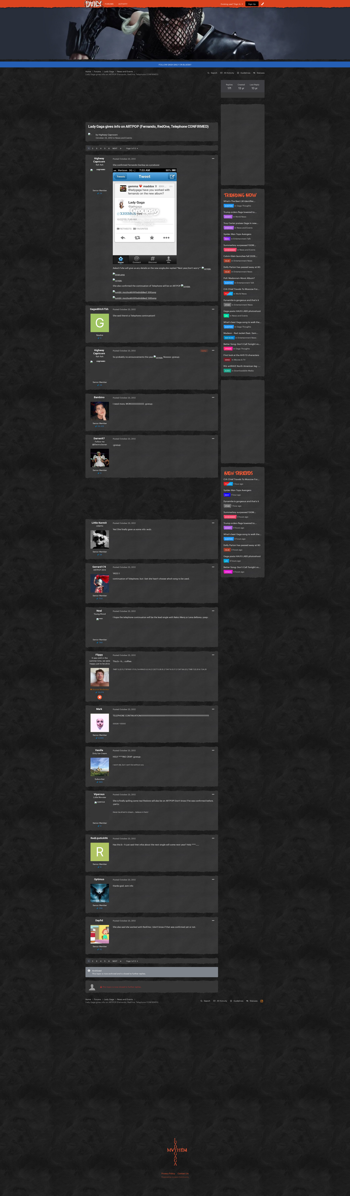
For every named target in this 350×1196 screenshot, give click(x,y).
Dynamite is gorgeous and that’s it (241, 299)
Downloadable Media (244, 370)
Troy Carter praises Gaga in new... (241, 223)
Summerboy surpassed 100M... (240, 245)
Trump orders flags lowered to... (240, 211)
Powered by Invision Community (175, 1176)
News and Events (123, 137)
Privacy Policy (168, 1173)
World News (240, 216)
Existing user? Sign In (231, 3)
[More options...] (213, 158)
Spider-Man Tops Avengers (237, 233)
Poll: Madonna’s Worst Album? (239, 277)
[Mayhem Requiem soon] (175, 33)
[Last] (121, 148)
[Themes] (262, 3)
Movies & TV (239, 359)
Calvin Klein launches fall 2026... (240, 255)
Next (115, 148)
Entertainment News (243, 260)
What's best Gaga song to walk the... (242, 322)
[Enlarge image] (145, 215)
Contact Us (183, 1173)
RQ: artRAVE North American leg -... (242, 365)
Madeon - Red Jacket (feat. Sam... (241, 332)
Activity (123, 3)
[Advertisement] (152, 99)
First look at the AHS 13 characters (241, 354)
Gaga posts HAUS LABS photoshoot (242, 310)
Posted (124, 158)
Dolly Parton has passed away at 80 (242, 266)
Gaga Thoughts (244, 205)
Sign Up (252, 3)
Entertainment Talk (242, 238)
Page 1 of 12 (131, 148)
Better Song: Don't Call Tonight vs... (242, 343)
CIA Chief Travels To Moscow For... (241, 288)
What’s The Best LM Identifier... (239, 201)
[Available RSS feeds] (262, 1001)
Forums (109, 3)
